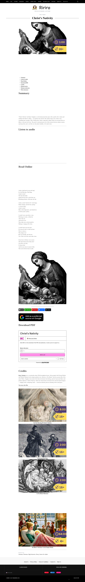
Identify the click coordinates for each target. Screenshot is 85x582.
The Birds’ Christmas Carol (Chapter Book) (42, 547)
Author (16, 1)
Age (11, 1)
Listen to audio (24, 79)
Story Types (33, 1)
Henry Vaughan (42, 14)
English (53, 1)
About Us (59, 1)
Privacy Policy (33, 562)
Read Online (24, 81)
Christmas (25, 554)
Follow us (65, 1)
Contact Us (52, 562)
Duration (21, 1)
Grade (27, 1)
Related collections (25, 88)
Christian (21, 554)
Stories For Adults (44, 554)
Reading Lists (46, 1)
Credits (22, 84)
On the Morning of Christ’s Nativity (42, 422)
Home (7, 1)
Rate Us (59, 562)
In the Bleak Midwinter (42, 493)
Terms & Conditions (43, 562)
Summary (23, 77)
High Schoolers (31, 554)
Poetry (37, 554)
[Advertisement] (42, 66)
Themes (39, 1)
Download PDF (24, 82)
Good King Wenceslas (42, 458)
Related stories (24, 86)
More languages (24, 89)
